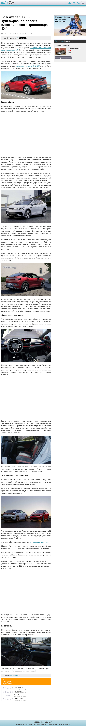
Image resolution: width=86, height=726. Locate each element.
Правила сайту (52, 724)
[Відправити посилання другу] (17, 38)
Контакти (36, 724)
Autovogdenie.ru (14, 675)
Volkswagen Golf (74, 48)
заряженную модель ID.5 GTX (28, 66)
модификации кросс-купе (39, 542)
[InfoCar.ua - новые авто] (7, 3)
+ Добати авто (63, 58)
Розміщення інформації (24, 724)
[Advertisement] (26, 134)
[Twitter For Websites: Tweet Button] (25, 38)
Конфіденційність (64, 724)
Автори (43, 724)
